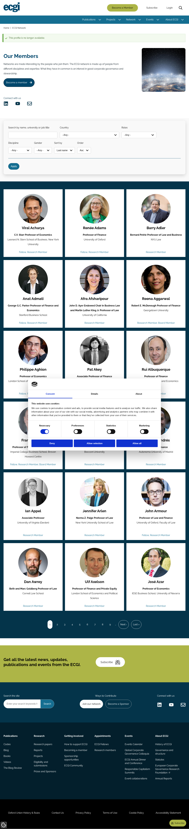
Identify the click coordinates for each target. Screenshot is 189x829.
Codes (7, 744)
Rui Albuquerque (156, 369)
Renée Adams (94, 228)
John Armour (156, 511)
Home (6, 28)
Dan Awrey (33, 582)
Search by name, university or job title (28, 127)
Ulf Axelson (94, 582)
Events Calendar (134, 744)
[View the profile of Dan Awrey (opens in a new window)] (33, 562)
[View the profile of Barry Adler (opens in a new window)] (156, 209)
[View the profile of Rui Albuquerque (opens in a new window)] (156, 350)
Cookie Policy (136, 812)
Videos (7, 762)
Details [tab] (94, 394)
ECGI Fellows (101, 744)
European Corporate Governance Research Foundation (167, 769)
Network (130, 19)
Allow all (137, 443)
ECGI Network (19, 28)
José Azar (156, 582)
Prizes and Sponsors (45, 771)
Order (80, 143)
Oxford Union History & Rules (24, 812)
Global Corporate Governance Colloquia (137, 752)
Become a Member (122, 7)
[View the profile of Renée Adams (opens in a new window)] (94, 209)
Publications (89, 19)
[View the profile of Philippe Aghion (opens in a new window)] (33, 350)
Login (170, 7)
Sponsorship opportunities (71, 758)
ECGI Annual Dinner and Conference (135, 761)
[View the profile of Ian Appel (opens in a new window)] (33, 492)
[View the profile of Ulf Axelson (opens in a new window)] (94, 562)
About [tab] (139, 394)
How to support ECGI (75, 744)
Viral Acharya (33, 228)
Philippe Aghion (33, 369)
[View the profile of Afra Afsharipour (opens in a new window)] (94, 279)
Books (7, 756)
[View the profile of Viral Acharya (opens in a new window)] (33, 209)
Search (180, 8)
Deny (52, 443)
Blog (6, 750)
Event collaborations (136, 778)
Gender (38, 143)
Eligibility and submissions (41, 764)
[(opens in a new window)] (6, 103)
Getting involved (73, 736)
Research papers (43, 744)
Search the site (11, 695)
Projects (110, 19)
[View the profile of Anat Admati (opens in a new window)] (33, 279)
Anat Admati (33, 299)
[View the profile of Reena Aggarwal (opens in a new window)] (156, 279)
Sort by (58, 143)
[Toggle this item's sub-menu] (100, 19)
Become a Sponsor (118, 704)
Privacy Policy (83, 812)
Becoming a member (75, 750)
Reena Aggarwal (156, 299)
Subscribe (151, 7)
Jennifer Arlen (94, 511)
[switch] (78, 431)
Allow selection (94, 443)
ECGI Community (73, 765)
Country (64, 127)
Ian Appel (33, 511)
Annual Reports (163, 778)
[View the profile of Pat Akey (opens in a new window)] (94, 350)
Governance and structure (164, 752)
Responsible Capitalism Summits (137, 771)
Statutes (159, 759)
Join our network (91, 704)
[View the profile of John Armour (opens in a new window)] (156, 492)
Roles (125, 127)
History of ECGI (163, 744)
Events (150, 19)
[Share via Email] (29, 103)
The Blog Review (13, 768)
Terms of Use (110, 812)
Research (39, 736)
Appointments (102, 736)
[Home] (12, 7)
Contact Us (58, 812)
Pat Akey (94, 369)
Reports (38, 750)
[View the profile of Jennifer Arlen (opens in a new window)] (94, 492)
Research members (105, 750)
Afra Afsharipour (94, 299)
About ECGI (172, 19)
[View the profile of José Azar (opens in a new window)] (156, 562)
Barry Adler (156, 228)
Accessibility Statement (168, 812)
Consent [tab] (50, 394)
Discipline (13, 143)
